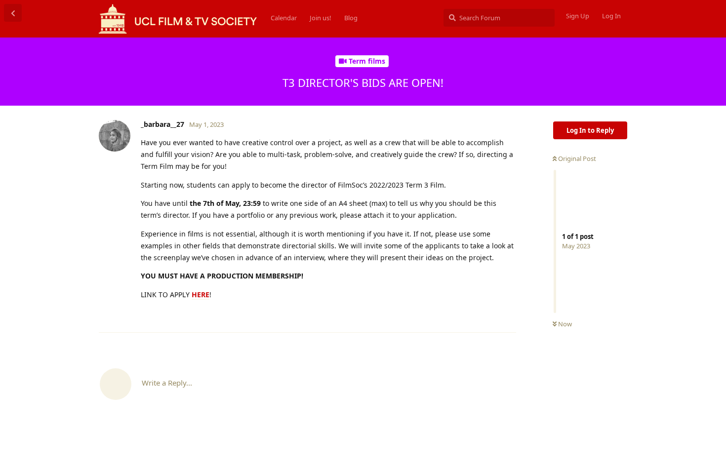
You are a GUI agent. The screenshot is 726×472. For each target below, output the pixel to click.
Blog (351, 17)
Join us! (320, 17)
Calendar (284, 17)
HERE (200, 294)
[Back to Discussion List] (13, 13)
